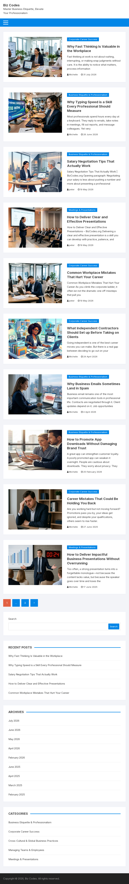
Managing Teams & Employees (26, 850)
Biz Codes (11, 5)
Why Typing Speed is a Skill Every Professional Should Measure (89, 106)
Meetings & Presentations (82, 210)
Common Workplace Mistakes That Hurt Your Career (38, 692)
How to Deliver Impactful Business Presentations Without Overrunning (93, 558)
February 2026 (16, 757)
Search (12, 618)
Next (34, 603)
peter (72, 189)
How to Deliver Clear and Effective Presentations (36, 683)
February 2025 (16, 794)
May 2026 (14, 739)
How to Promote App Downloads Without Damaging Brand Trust (92, 443)
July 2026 (13, 720)
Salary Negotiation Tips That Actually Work (32, 674)
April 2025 (14, 776)
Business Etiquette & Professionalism (88, 94)
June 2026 (14, 729)
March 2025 (15, 785)
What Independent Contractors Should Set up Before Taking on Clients (93, 332)
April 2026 (14, 748)
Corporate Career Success (83, 39)
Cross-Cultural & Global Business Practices (33, 840)
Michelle (73, 74)
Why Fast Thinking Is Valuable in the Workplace (35, 656)
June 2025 (14, 766)
